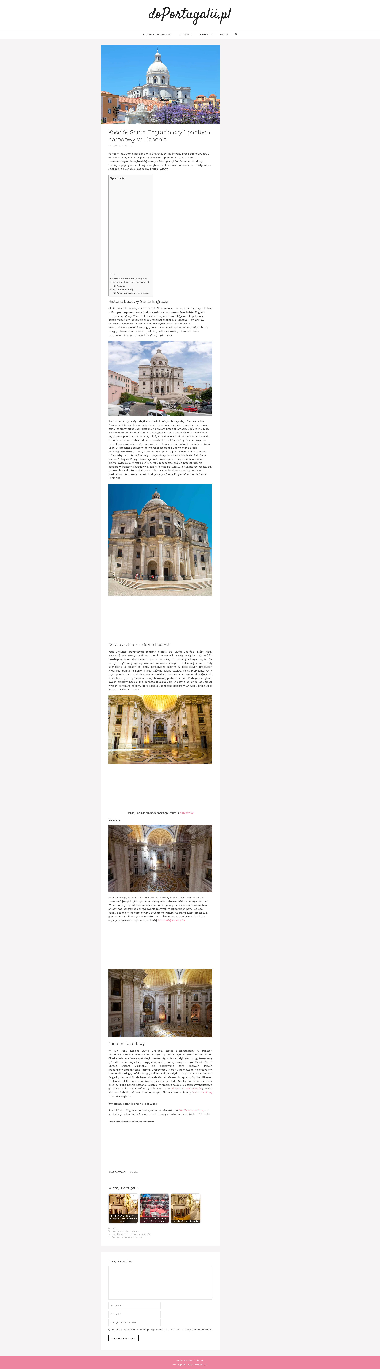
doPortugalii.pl (190, 14)
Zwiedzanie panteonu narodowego (133, 293)
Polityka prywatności (185, 1361)
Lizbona (184, 34)
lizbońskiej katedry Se (171, 920)
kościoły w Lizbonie (129, 1231)
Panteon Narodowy (122, 289)
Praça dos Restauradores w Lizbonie (128, 1237)
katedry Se (186, 812)
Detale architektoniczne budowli (130, 282)
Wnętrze (121, 286)
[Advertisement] (130, 226)
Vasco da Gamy (202, 1092)
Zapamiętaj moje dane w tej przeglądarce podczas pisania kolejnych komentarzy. (162, 1329)
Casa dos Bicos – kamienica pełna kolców (131, 1234)
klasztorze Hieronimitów (187, 1088)
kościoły (115, 1231)
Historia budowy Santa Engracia (129, 278)
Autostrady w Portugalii (157, 34)
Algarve (204, 34)
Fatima (224, 34)
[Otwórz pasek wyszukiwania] (236, 34)
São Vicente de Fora (191, 1110)
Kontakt (200, 1361)
